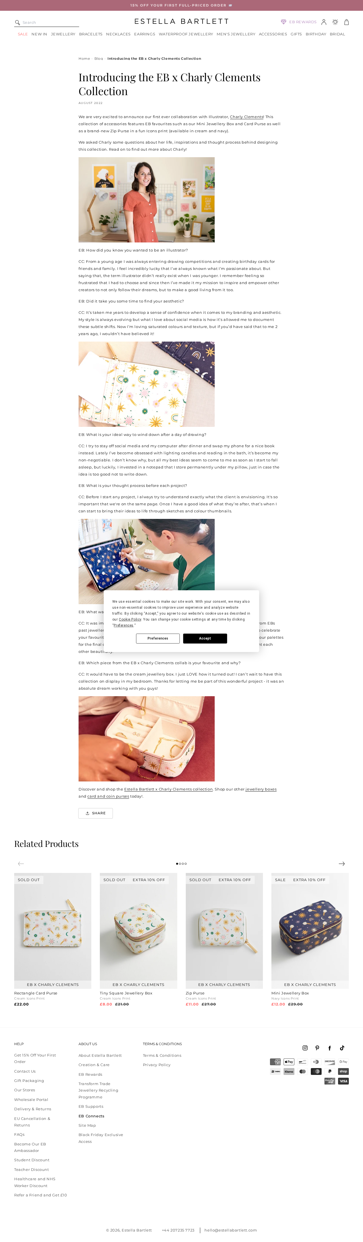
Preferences (157, 638)
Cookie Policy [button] (130, 619)
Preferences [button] (124, 625)
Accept (205, 638)
